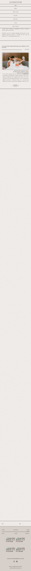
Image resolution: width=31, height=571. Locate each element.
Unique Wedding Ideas (23, 72)
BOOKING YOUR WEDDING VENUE (21, 70)
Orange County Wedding (19, 71)
